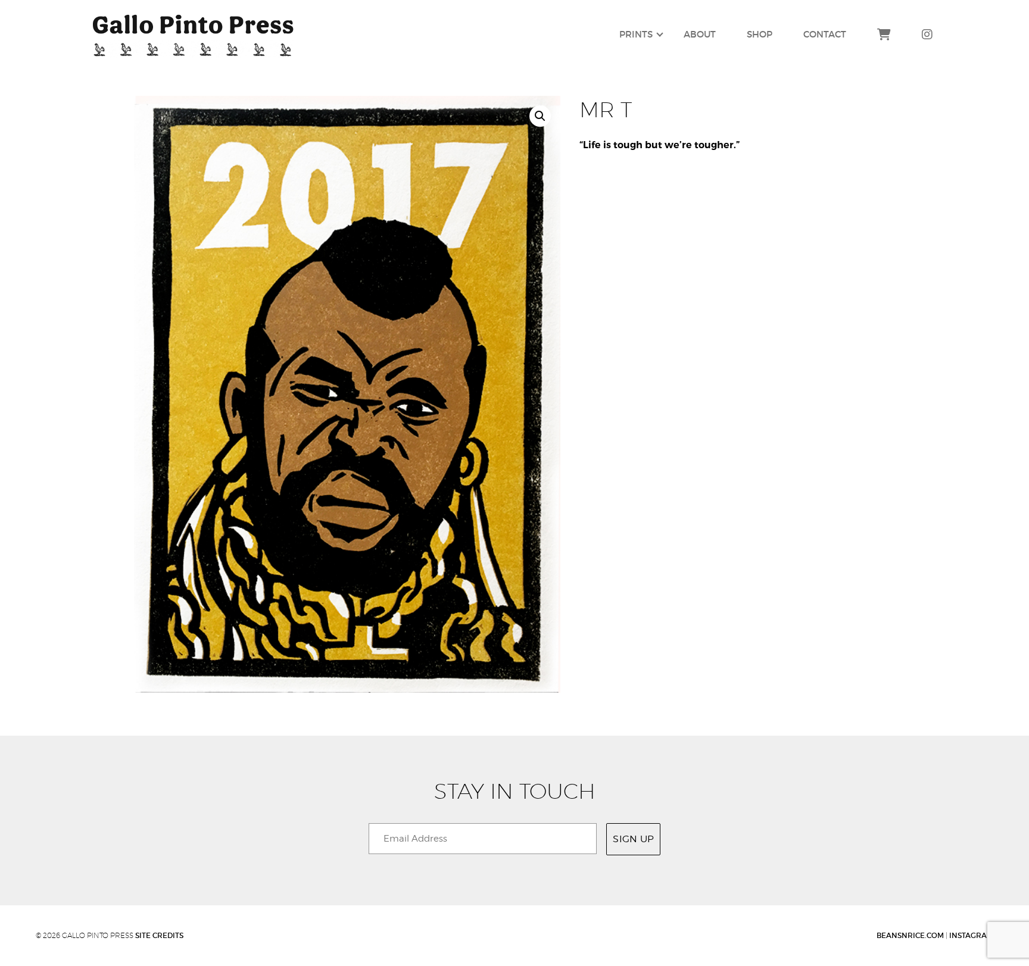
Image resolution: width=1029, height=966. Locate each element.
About (700, 34)
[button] (540, 116)
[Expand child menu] (636, 35)
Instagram (971, 935)
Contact (824, 34)
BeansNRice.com (910, 935)
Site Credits (159, 935)
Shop (759, 34)
